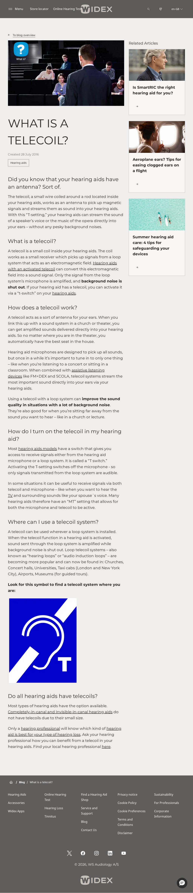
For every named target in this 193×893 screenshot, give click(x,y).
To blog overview (24, 35)
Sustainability (163, 794)
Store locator (39, 9)
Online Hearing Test (67, 9)
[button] (182, 883)
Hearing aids (18, 163)
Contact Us (89, 830)
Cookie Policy (127, 803)
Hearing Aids (17, 794)
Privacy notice (127, 794)
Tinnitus (50, 816)
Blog (84, 822)
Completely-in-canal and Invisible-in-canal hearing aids (60, 712)
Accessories (16, 803)
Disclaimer (125, 833)
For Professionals (166, 803)
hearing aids (64, 293)
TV (10, 495)
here (106, 746)
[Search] (148, 9)
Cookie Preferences (132, 811)
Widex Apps (16, 811)
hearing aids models (37, 448)
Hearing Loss (53, 808)
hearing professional (40, 728)
